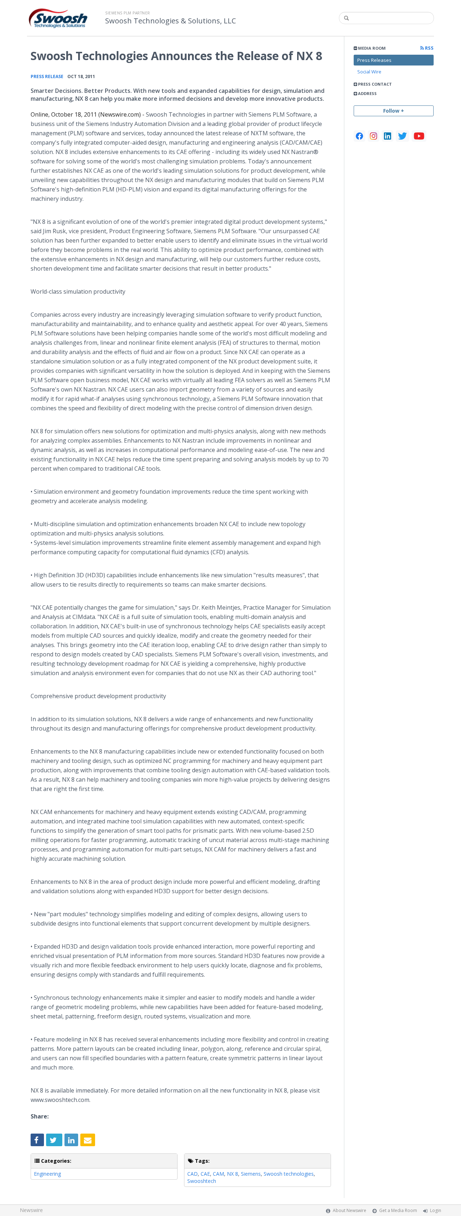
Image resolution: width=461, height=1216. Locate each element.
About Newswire (349, 1210)
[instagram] (373, 136)
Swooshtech (201, 1180)
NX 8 (232, 1173)
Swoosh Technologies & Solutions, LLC (170, 21)
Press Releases (374, 60)
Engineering (47, 1173)
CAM (218, 1173)
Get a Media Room (398, 1210)
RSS (429, 48)
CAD (192, 1173)
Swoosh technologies (289, 1173)
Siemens (251, 1173)
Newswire (31, 1210)
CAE (205, 1173)
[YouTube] (419, 136)
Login (435, 1210)
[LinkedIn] (387, 136)
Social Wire (369, 71)
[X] (402, 136)
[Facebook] (359, 136)
